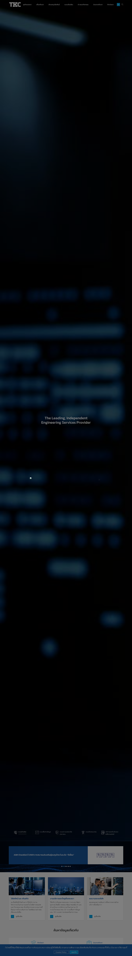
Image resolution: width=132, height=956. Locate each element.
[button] (26, 478)
